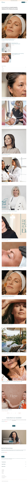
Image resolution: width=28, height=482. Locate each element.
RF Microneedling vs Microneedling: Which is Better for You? (18, 54)
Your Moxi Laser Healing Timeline (7, 126)
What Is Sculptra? (5, 182)
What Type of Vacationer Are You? (7, 353)
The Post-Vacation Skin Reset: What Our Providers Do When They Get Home (8, 39)
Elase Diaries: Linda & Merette (7, 409)
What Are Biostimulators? (6, 154)
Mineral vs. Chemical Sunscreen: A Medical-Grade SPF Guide (12, 381)
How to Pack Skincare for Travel (7, 324)
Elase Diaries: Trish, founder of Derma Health (16, 43)
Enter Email (4, 421)
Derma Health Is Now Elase (14, 0)
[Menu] (25, 2)
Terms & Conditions (4, 476)
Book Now (23, 2)
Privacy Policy (3, 475)
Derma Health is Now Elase (6, 239)
